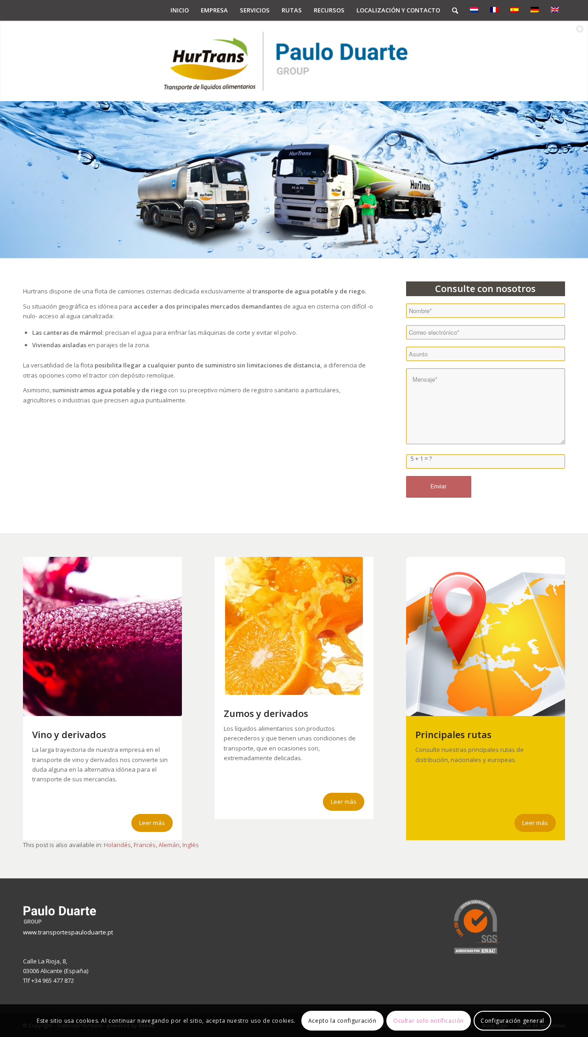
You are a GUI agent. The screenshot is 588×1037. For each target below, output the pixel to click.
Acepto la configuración (342, 1021)
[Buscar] (455, 10)
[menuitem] (179, 10)
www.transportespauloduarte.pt (68, 932)
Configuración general (512, 1021)
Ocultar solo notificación (428, 1021)
